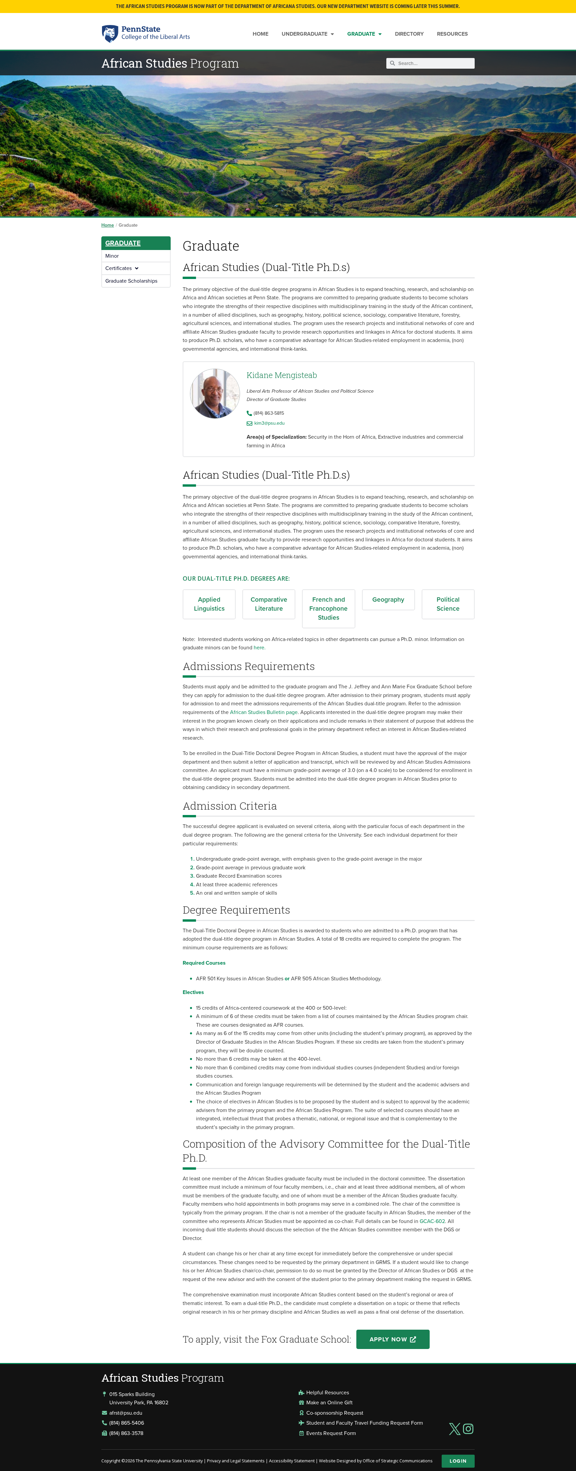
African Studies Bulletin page (264, 712)
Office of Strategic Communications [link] (398, 1461)
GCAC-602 (432, 1221)
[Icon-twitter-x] (455, 1429)
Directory (409, 34)
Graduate (361, 34)
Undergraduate (304, 34)
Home (260, 34)
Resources (452, 34)
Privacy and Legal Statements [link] (236, 1461)
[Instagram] (468, 1429)
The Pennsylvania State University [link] (169, 1461)
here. (260, 647)
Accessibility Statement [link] (292, 1461)
